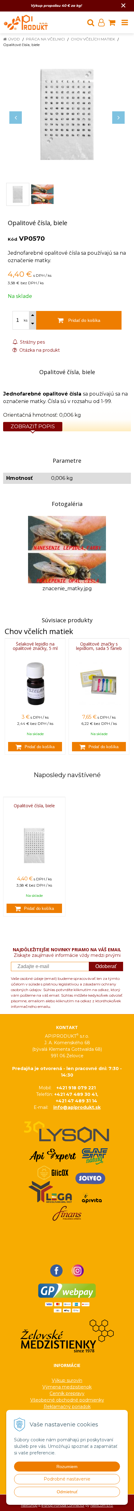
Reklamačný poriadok (67, 1406)
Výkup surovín (67, 1380)
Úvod (14, 39)
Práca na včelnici (45, 39)
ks (25, 320)
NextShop (29, 1505)
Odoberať (106, 966)
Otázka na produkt (39, 350)
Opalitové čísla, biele (34, 806)
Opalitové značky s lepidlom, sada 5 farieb (99, 646)
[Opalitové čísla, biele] (67, 114)
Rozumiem (67, 1466)
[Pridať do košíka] (35, 746)
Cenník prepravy (67, 1393)
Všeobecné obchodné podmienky (67, 1400)
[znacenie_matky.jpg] (67, 549)
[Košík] (112, 22)
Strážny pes (32, 342)
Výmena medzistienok (67, 1387)
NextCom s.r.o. (101, 1505)
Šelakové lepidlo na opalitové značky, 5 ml (35, 646)
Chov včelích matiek (93, 39)
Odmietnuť (67, 1491)
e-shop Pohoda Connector (62, 1505)
